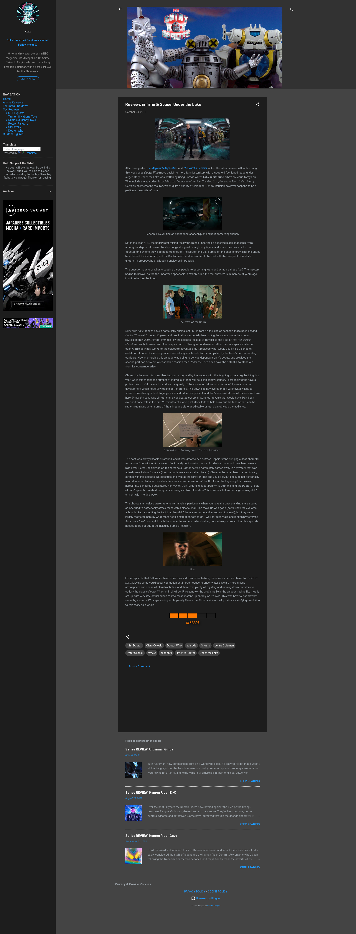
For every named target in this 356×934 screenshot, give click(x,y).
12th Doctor (134, 645)
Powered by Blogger (208, 898)
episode (191, 645)
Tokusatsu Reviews (15, 106)
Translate (31, 153)
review (152, 653)
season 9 (166, 653)
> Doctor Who (14, 130)
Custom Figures (13, 134)
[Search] (291, 10)
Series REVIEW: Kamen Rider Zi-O (150, 792)
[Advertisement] (282, 152)
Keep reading (250, 781)
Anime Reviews (13, 102)
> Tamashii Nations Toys (21, 116)
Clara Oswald (154, 645)
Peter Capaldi (135, 653)
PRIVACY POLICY (194, 891)
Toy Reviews (11, 109)
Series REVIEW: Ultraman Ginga (149, 749)
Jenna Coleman (224, 645)
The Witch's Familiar (195, 168)
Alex (28, 31)
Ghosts (205, 645)
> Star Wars (13, 127)
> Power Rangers (17, 123)
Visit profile (28, 78)
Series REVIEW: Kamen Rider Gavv (151, 836)
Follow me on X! (27, 44)
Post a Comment (139, 666)
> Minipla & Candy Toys (21, 120)
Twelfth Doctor (186, 653)
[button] (257, 105)
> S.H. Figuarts (15, 113)
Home (7, 99)
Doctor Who (174, 645)
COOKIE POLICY (217, 891)
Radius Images (213, 906)
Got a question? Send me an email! (28, 40)
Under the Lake (209, 653)
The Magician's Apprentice (161, 168)
